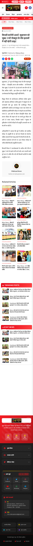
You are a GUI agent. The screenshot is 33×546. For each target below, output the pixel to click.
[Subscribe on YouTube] (6, 59)
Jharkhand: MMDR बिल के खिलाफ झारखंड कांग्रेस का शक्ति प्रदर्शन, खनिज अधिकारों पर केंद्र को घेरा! (18, 318)
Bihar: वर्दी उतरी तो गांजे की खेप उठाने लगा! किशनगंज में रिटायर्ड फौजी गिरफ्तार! (19, 311)
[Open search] (26, 7)
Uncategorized (8, 28)
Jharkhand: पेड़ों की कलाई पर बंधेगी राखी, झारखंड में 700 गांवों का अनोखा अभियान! (19, 304)
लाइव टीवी (16, 1)
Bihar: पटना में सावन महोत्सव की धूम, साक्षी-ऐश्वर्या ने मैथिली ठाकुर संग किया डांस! (19, 297)
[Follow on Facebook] (3, 59)
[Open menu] (2, 8)
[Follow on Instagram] (9, 59)
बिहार (13, 14)
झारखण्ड (19, 14)
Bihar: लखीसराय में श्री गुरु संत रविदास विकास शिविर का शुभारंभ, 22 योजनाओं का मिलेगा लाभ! (20, 290)
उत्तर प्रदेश (26, 14)
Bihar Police (19, 22)
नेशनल (8, 14)
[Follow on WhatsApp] (12, 59)
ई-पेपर (22, 1)
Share (28, 58)
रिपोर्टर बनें (29, 1)
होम (3, 14)
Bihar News (11, 22)
